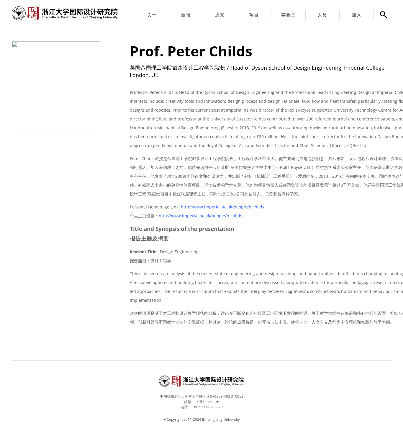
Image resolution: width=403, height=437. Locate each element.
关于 (151, 15)
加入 (356, 15)
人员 (322, 15)
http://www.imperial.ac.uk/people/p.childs (200, 215)
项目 (254, 15)
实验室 (288, 15)
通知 (220, 15)
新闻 (185, 15)
